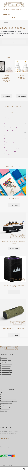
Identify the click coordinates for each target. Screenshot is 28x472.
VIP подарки (7, 118)
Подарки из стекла (5, 366)
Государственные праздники (8, 399)
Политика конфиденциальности (9, 443)
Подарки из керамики (6, 364)
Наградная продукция (10, 130)
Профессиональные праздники (12, 148)
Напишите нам (7, 14)
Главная (6, 22)
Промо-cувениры (9, 145)
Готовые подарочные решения (12, 127)
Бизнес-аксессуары (9, 121)
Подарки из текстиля (6, 370)
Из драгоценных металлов (7, 362)
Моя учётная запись (4, 469)
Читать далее (6, 96)
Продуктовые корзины (10, 142)
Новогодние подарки (10, 133)
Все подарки (3, 358)
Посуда (6, 139)
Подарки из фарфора (6, 372)
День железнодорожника (13, 151)
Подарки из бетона (5, 374)
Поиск (14, 469)
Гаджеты (6, 124)
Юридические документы (7, 447)
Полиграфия (7, 136)
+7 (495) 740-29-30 (5, 427)
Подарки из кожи (5, 368)
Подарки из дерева (5, 360)
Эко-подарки (7, 154)
